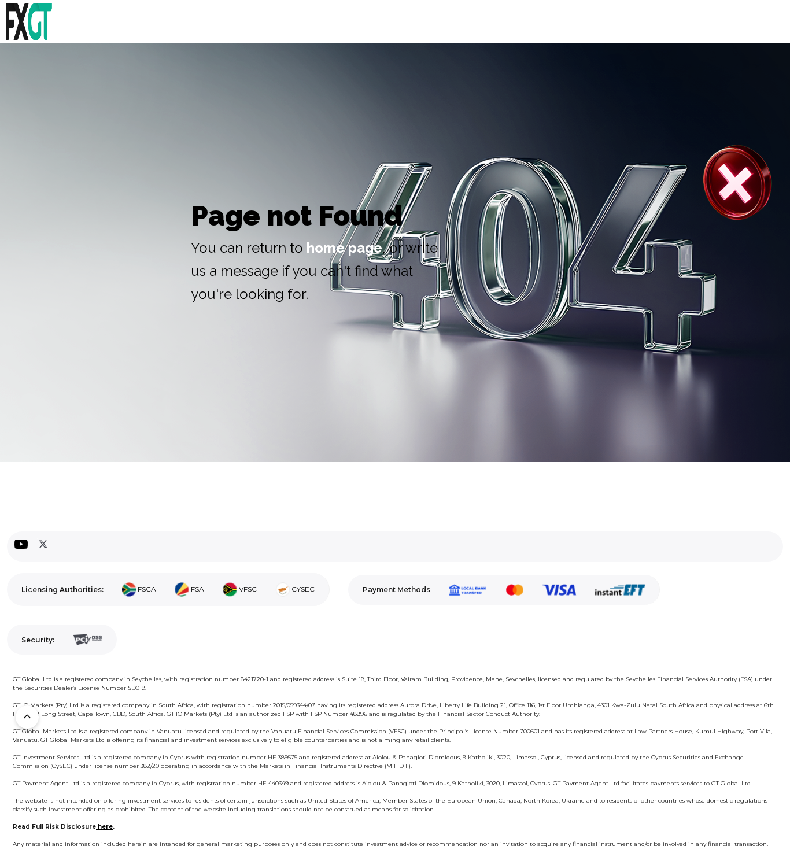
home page (344, 247)
